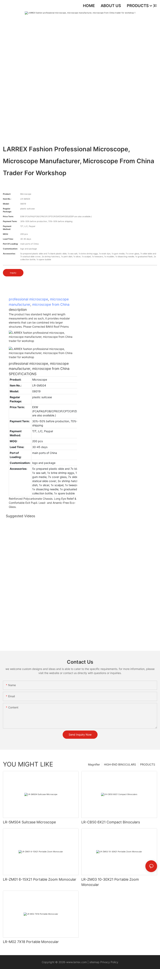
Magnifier (94, 764)
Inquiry (13, 273)
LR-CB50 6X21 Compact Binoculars (110, 822)
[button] (154, 5)
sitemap (94, 962)
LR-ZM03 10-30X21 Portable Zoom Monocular (110, 882)
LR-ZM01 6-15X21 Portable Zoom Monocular (39, 879)
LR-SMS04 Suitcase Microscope (29, 822)
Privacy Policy (109, 962)
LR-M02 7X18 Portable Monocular (31, 942)
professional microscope (28, 299)
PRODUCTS (147, 764)
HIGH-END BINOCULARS (120, 764)
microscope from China (50, 304)
